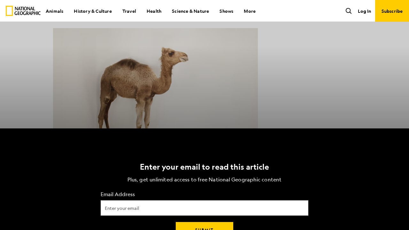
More (250, 11)
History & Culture (93, 11)
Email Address (118, 194)
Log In (364, 11)
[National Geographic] (23, 11)
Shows (226, 11)
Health (154, 11)
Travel (129, 11)
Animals (54, 11)
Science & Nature (190, 11)
